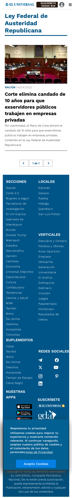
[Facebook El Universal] (57, 360)
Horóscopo (46, 309)
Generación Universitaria (47, 269)
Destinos (12, 324)
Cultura (11, 282)
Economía (13, 266)
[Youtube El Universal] (56, 368)
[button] (47, 4)
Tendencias (14, 292)
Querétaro (45, 208)
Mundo (11, 229)
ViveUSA (44, 293)
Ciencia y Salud (17, 297)
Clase (10, 346)
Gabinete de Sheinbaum (15, 222)
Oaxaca (43, 193)
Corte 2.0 (12, 193)
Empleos (44, 256)
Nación (10, 87)
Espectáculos (15, 277)
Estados (12, 245)
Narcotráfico (15, 250)
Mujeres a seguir (17, 198)
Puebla (43, 198)
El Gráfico (45, 277)
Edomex (44, 187)
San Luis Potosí (49, 214)
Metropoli (13, 240)
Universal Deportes (19, 271)
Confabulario (15, 287)
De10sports (46, 282)
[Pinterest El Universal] (57, 376)
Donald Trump (16, 235)
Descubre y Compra (52, 240)
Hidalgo (43, 203)
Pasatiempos (47, 303)
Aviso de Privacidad (39, 452)
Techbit (11, 308)
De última (13, 318)
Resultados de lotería (48, 317)
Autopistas (13, 329)
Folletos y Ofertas (51, 246)
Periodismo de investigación (16, 206)
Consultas (13, 334)
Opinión (11, 256)
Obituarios (45, 261)
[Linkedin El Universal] (40, 384)
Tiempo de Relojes (19, 377)
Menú (10, 313)
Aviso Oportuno (49, 251)
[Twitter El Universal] (40, 368)
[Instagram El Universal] (40, 376)
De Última (13, 362)
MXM (9, 303)
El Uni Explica (16, 214)
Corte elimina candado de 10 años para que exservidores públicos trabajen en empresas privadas (35, 107)
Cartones (12, 261)
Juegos (43, 298)
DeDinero (45, 288)
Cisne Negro (14, 383)
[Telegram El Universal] (40, 360)
